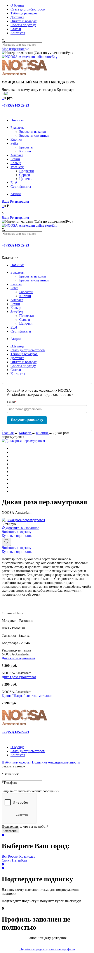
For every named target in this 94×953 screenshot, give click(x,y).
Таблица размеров (24, 13)
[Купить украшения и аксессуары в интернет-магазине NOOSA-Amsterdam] (25, 725)
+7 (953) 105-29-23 (15, 105)
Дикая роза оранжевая (18, 658)
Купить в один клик (17, 536)
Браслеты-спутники (34, 135)
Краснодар (27, 856)
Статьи (15, 29)
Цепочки (26, 179)
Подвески (26, 171)
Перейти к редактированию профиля (47, 949)
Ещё (13, 182)
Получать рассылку (27, 420)
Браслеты (17, 127)
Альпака (16, 155)
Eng (54, 57)
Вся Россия (10, 856)
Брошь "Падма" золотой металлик (27, 696)
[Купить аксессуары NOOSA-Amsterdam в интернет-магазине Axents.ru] (25, 75)
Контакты (17, 33)
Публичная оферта (16, 762)
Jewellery (17, 167)
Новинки (17, 120)
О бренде (17, 5)
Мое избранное (13, 49)
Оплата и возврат (23, 21)
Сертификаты (20, 186)
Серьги (24, 175)
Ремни (15, 159)
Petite (14, 143)
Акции (15, 194)
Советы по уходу (23, 25)
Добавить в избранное (22, 528)
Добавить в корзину (16, 532)
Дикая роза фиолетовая (19, 677)
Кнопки (16, 139)
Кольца (15, 163)
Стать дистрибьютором (27, 9)
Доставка (17, 17)
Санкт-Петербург (15, 860)
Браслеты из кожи (32, 131)
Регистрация (19, 201)
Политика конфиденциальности (56, 762)
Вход (5, 201)
